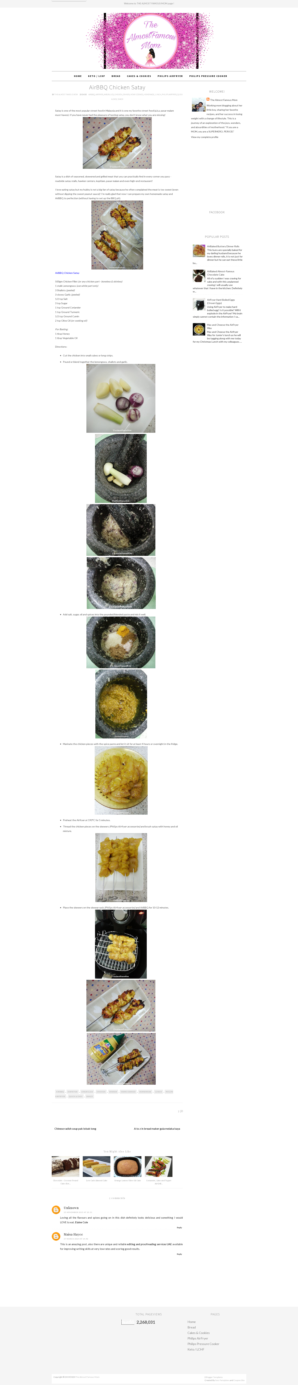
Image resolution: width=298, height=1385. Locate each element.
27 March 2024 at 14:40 (76, 1239)
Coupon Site (239, 1380)
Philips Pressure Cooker (203, 1344)
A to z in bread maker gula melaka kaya (157, 1128)
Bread (191, 1327)
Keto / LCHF (195, 1349)
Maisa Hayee (73, 1234)
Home (191, 1322)
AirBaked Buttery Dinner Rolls (223, 246)
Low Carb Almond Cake (96, 1180)
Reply (179, 1227)
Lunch (158, 94)
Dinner (126, 94)
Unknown (71, 1208)
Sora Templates (222, 1380)
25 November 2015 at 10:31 (78, 1212)
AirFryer (99, 94)
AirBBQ (91, 94)
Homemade (149, 94)
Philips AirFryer (169, 94)
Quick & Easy (76, 1096)
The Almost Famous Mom (66, 94)
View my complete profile (204, 137)
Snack (120, 99)
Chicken (118, 94)
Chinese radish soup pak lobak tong (75, 1128)
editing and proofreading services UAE (149, 1244)
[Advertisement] (220, 173)
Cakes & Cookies (198, 1333)
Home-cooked (136, 94)
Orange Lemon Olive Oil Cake (127, 1180)
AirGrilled (109, 94)
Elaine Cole (81, 1222)
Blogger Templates (214, 1377)
